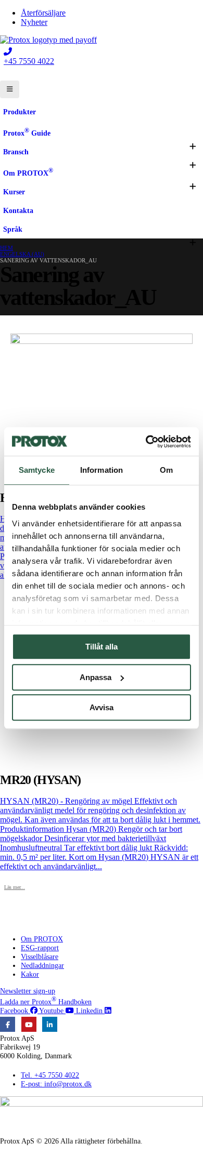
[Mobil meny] (9, 89)
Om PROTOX (28, 172)
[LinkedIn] (49, 1024)
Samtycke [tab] (37, 470)
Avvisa (101, 707)
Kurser (14, 192)
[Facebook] (7, 1024)
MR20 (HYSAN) (40, 780)
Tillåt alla (101, 646)
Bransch (16, 152)
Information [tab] (101, 470)
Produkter (19, 112)
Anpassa (95, 677)
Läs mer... (14, 887)
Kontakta (18, 210)
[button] (192, 146)
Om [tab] (166, 470)
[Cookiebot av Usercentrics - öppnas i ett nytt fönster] (146, 441)
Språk (12, 229)
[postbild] (101, 408)
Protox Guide (26, 132)
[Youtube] (28, 1024)
